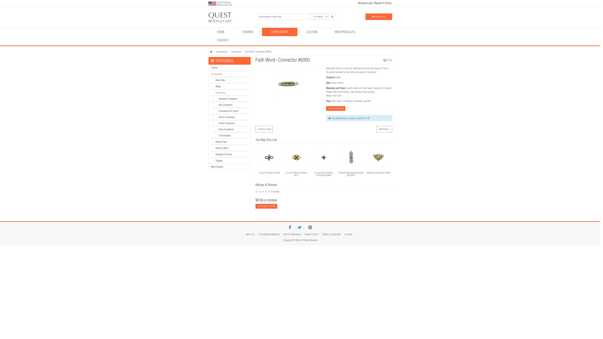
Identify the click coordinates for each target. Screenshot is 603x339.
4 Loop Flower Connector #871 (296, 174)
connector (347, 100)
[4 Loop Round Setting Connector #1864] (324, 157)
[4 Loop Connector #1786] (269, 157)
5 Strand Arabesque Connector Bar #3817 (351, 174)
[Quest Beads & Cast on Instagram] (310, 227)
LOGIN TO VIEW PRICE (336, 108)
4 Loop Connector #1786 (269, 172)
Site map (348, 234)
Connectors (236, 51)
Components (280, 32)
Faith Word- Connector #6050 (258, 51)
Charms (247, 32)
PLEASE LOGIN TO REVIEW (266, 206)
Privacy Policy (311, 234)
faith (334, 100)
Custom (311, 32)
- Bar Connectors (225, 104)
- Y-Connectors (224, 135)
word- (339, 100)
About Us (250, 234)
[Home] (211, 51)
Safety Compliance (292, 234)
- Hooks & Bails (221, 148)
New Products (345, 32)
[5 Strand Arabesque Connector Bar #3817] (351, 157)
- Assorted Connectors (227, 98)
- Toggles (218, 160)
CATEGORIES (224, 60)
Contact (223, 40)
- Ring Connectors (226, 129)
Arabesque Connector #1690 (378, 172)
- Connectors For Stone (228, 111)
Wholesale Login (365, 3)
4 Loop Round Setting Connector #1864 (324, 174)
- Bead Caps (219, 80)
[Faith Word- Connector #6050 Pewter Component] (230, 17)
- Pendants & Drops (223, 154)
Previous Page (264, 128)
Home (221, 32)
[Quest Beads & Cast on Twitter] (300, 227)
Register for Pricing (382, 3)
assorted (367, 100)
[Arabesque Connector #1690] (378, 157)
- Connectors (220, 92)
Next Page (384, 128)
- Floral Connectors (226, 123)
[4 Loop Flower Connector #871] (296, 157)
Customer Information (269, 234)
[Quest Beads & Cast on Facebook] (290, 227)
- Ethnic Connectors (226, 117)
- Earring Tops (220, 141)
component (357, 100)
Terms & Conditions (331, 234)
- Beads (217, 86)
